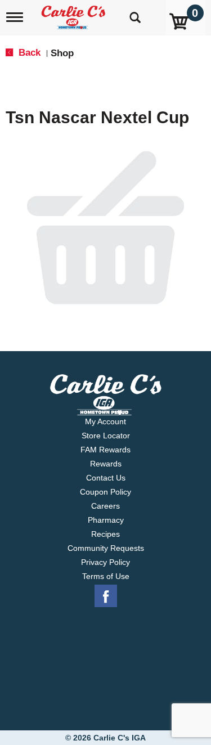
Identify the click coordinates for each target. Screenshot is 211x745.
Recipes (105, 533)
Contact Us (105, 477)
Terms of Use (105, 576)
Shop (62, 53)
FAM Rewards (105, 449)
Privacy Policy (105, 562)
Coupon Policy (105, 491)
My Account (105, 421)
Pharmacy (106, 519)
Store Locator (106, 435)
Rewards (106, 463)
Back (28, 52)
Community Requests (106, 548)
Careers (105, 505)
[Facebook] (106, 596)
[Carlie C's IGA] (74, 13)
